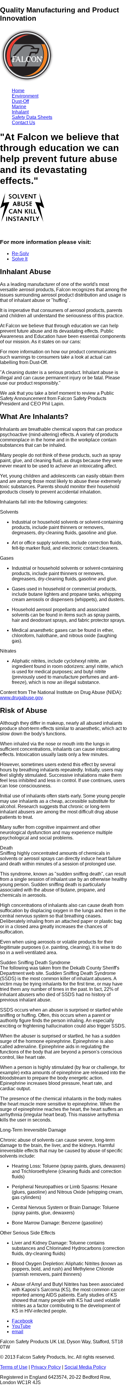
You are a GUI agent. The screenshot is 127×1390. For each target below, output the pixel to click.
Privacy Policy (46, 1367)
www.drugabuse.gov (21, 697)
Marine (19, 106)
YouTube (21, 1326)
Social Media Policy (85, 1367)
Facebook (22, 1320)
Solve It (19, 258)
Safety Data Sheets (32, 117)
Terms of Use (13, 1367)
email (17, 1331)
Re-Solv (20, 253)
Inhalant (20, 111)
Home (18, 90)
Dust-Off (20, 101)
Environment (25, 95)
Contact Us (23, 122)
